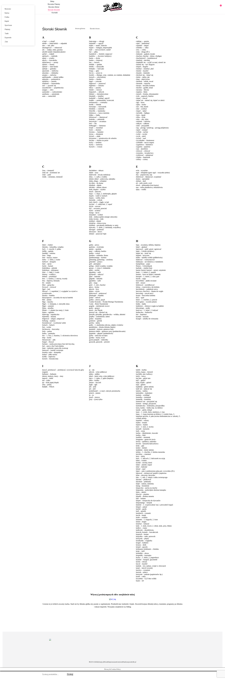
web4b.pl (133, 662)
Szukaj (70, 674)
